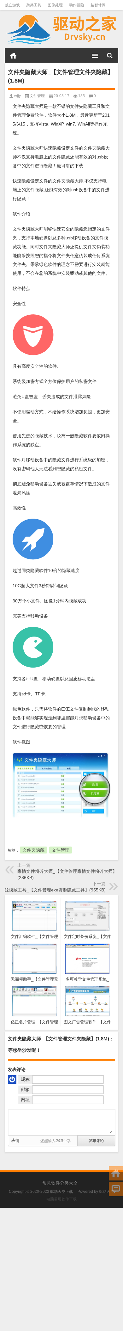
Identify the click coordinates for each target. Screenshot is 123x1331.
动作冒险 (76, 5)
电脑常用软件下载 (61, 1199)
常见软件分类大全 (60, 1183)
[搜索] (109, 55)
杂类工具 (33, 5)
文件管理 (37, 96)
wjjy (17, 96)
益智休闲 (98, 5)
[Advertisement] (61, 1269)
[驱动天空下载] (61, 29)
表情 (15, 1140)
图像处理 (55, 5)
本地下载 (42, 830)
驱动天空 (106, 1191)
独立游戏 (12, 5)
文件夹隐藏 (33, 850)
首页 (13, 55)
